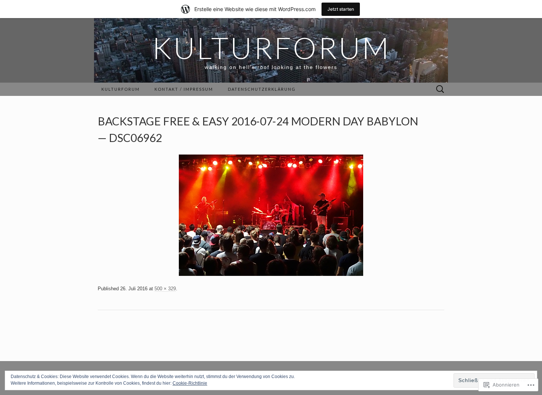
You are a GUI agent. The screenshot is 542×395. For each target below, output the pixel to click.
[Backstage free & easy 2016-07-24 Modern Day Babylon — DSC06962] (271, 215)
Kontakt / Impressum (183, 89)
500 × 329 (165, 288)
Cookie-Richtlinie (190, 383)
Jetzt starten (340, 9)
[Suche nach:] (440, 89)
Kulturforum (120, 89)
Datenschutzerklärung (262, 89)
